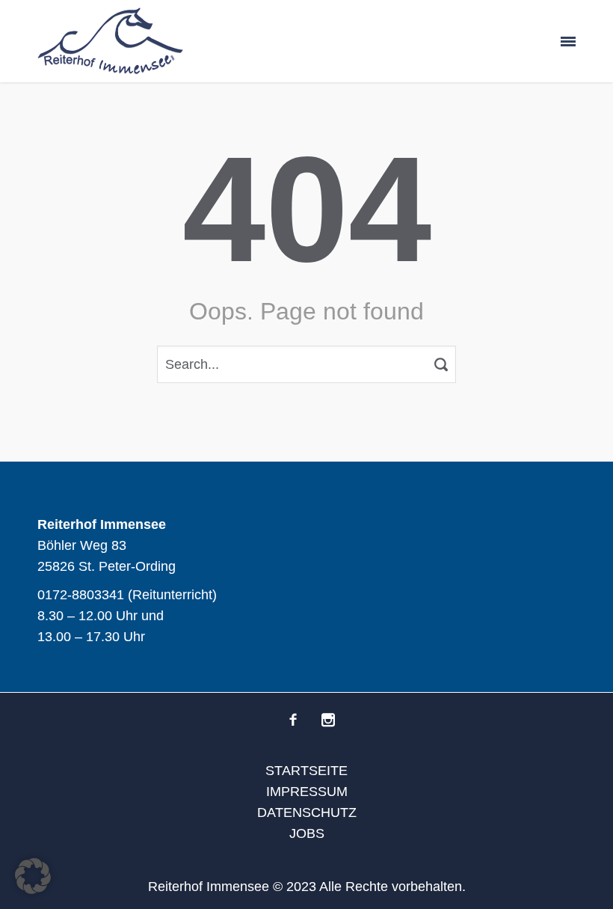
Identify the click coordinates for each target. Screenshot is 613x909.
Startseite (306, 770)
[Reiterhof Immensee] (110, 41)
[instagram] (328, 720)
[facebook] (293, 720)
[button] (33, 876)
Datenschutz (307, 812)
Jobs (306, 833)
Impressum (307, 791)
